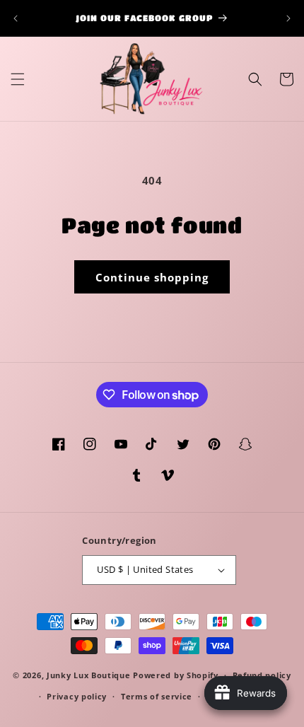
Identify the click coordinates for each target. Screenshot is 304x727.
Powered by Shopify (175, 675)
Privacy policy (77, 696)
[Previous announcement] (15, 18)
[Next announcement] (288, 18)
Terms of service (156, 696)
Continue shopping (152, 277)
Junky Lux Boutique (89, 675)
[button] (17, 79)
